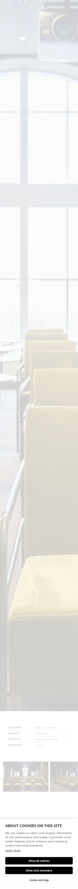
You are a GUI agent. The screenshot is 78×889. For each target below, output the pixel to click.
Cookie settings (39, 880)
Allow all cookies (39, 861)
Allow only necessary (39, 870)
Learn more (13, 850)
